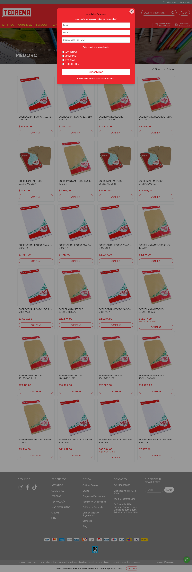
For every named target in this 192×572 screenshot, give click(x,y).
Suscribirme (96, 72)
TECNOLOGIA (72, 64)
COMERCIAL (71, 56)
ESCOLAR (70, 60)
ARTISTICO (71, 52)
